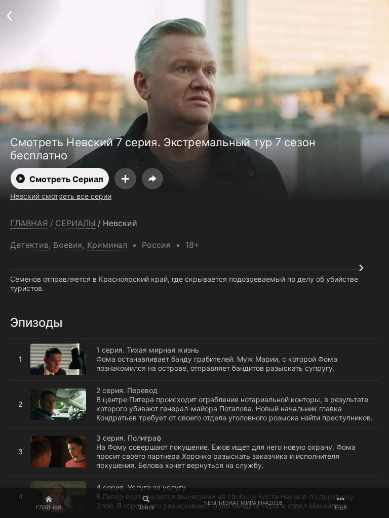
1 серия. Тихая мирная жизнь (61, 342)
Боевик (68, 245)
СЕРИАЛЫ (75, 223)
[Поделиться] (152, 178)
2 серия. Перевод (40, 385)
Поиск (145, 507)
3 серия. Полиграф (42, 432)
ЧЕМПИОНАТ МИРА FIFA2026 (243, 503)
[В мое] (125, 178)
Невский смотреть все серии (60, 196)
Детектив (29, 245)
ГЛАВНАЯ (48, 507)
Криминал (107, 245)
